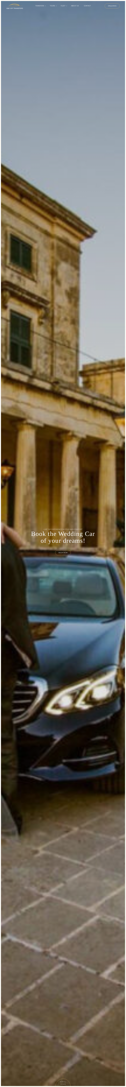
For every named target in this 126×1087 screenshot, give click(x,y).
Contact (87, 6)
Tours (52, 6)
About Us (75, 6)
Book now (63, 553)
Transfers (39, 6)
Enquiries (112, 6)
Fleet (63, 6)
